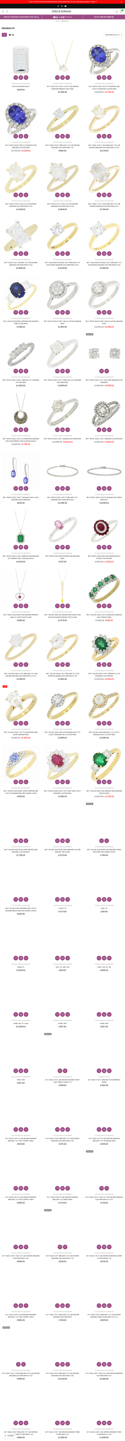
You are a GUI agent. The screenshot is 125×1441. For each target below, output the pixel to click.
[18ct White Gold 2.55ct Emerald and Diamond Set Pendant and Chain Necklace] (21, 529)
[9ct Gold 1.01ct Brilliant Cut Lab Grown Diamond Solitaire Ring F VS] (62, 1229)
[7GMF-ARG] (21, 1053)
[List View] (13, 34)
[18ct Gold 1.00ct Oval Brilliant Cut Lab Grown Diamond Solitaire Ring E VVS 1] (104, 118)
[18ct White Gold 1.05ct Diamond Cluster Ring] (104, 412)
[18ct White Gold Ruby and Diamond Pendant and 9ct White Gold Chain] (21, 588)
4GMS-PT (20, 967)
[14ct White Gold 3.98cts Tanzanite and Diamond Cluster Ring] (21, 118)
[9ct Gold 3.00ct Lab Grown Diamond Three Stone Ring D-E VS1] (104, 1405)
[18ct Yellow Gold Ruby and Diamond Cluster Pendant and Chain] (62, 823)
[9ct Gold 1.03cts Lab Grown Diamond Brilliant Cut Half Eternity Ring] (21, 1288)
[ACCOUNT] (117, 11)
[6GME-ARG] (62, 997)
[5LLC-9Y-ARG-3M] (62, 940)
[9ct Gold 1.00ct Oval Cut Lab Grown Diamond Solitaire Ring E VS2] (21, 1229)
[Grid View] (10, 34)
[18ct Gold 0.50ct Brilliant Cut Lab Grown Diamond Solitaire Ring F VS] (62, 118)
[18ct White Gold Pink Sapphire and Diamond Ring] (62, 529)
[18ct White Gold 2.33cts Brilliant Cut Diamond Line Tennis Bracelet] (62, 471)
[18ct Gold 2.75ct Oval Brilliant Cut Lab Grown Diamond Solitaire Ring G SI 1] (104, 177)
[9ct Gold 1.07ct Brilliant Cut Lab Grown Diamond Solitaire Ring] (62, 1288)
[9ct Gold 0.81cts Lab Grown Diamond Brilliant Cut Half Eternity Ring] (21, 1170)
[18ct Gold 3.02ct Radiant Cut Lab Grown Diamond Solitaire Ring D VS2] (21, 236)
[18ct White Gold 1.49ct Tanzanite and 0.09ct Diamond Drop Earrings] (21, 471)
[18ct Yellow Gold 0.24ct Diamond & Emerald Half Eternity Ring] (104, 588)
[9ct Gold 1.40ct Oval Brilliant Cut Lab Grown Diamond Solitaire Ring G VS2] (21, 1346)
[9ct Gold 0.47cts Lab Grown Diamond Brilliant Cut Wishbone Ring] (104, 1112)
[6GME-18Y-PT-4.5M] (21, 997)
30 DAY (102, 17)
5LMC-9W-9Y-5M (104, 967)
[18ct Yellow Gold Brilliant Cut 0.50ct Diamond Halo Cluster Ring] (104, 705)
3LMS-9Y (104, 908)
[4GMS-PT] (21, 940)
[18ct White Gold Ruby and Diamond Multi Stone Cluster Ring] (104, 529)
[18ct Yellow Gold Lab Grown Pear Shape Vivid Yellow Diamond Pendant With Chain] (62, 588)
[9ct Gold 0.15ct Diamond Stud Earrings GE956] (104, 1053)
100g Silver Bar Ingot (21, 86)
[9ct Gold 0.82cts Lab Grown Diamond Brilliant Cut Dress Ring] (62, 1170)
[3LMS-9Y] (104, 882)
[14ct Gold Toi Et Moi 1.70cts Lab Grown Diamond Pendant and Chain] (62, 60)
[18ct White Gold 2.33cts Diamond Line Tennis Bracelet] (104, 471)
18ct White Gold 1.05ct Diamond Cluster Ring (104, 439)
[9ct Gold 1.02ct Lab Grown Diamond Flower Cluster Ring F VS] (104, 1229)
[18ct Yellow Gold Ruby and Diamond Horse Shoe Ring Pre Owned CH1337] (104, 823)
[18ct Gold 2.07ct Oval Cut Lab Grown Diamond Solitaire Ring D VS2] (62, 177)
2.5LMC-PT (62, 908)
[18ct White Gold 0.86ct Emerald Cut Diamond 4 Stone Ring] (21, 353)
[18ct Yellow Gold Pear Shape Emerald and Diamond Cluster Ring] (21, 823)
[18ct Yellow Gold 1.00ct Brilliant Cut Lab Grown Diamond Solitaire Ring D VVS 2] (21, 647)
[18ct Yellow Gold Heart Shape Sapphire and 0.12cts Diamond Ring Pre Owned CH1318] (21, 764)
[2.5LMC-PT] (62, 882)
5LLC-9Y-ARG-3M (62, 967)
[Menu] (3, 11)
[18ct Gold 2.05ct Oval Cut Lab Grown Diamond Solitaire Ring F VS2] (21, 177)
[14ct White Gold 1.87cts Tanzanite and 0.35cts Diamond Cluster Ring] (104, 60)
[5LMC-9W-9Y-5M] (104, 940)
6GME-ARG (62, 1023)
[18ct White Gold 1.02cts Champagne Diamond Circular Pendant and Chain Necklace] (21, 412)
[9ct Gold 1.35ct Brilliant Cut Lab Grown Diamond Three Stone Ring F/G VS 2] (104, 1288)
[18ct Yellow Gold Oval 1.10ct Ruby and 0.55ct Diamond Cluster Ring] (62, 764)
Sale (4, 686)
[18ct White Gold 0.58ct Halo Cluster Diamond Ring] (104, 294)
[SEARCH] (7, 11)
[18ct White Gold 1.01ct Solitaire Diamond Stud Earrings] (104, 353)
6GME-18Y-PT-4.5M (21, 1023)
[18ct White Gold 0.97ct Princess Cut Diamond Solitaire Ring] (62, 353)
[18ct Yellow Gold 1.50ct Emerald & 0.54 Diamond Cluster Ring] (104, 647)
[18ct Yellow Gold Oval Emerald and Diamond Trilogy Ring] (104, 764)
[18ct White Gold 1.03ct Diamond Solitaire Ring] (62, 412)
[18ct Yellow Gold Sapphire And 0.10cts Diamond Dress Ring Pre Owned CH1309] (21, 882)
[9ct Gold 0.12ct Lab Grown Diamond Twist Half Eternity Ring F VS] (62, 1053)
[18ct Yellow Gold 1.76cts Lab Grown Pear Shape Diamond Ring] (21, 705)
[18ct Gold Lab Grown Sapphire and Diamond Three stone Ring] (21, 294)
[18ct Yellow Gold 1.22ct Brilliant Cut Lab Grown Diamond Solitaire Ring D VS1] (62, 647)
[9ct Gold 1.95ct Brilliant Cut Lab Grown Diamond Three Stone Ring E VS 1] (21, 1405)
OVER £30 (20, 17)
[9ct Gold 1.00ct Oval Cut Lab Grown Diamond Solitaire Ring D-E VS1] (104, 1170)
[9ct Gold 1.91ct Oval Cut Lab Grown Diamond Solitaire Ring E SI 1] (104, 1346)
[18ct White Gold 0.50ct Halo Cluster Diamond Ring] (62, 294)
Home (57, 21)
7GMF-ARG (21, 1080)
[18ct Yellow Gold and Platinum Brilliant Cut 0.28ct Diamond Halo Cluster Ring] (62, 705)
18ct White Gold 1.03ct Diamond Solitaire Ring (62, 439)
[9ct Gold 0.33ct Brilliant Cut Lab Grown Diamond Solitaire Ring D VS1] (62, 1112)
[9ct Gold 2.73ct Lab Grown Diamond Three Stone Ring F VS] (62, 1405)
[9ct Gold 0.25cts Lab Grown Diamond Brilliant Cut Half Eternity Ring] (21, 1112)
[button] (121, 11)
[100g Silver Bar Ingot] (21, 60)
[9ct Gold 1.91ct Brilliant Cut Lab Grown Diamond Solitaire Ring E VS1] (62, 1346)
